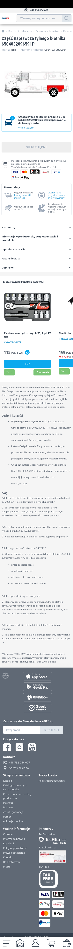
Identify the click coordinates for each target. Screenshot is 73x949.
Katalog (7, 780)
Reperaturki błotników (47, 31)
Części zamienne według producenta (17, 796)
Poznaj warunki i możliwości (22, 196)
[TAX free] (51, 879)
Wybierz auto (26, 127)
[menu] (6, 943)
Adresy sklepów (19, 768)
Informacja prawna (14, 839)
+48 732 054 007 (19, 762)
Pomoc (7, 816)
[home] (3, 31)
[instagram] (19, 747)
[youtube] (32, 747)
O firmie (7, 834)
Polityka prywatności (15, 848)
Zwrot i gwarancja (13, 812)
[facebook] (7, 747)
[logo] (9, 18)
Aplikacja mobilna (13, 821)
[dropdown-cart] (51, 943)
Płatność (8, 802)
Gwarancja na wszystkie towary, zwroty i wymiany (56, 195)
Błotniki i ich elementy (20, 31)
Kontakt (7, 857)
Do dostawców (11, 862)
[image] (27, 307)
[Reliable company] (51, 856)
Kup (27, 364)
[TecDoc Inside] (51, 840)
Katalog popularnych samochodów (15, 787)
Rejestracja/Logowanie (52, 780)
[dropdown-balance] (67, 943)
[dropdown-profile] (35, 943)
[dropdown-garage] (20, 943)
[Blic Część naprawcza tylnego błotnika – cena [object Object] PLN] (36, 84)
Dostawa (8, 807)
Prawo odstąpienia (14, 852)
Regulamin (9, 843)
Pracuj (6, 866)
